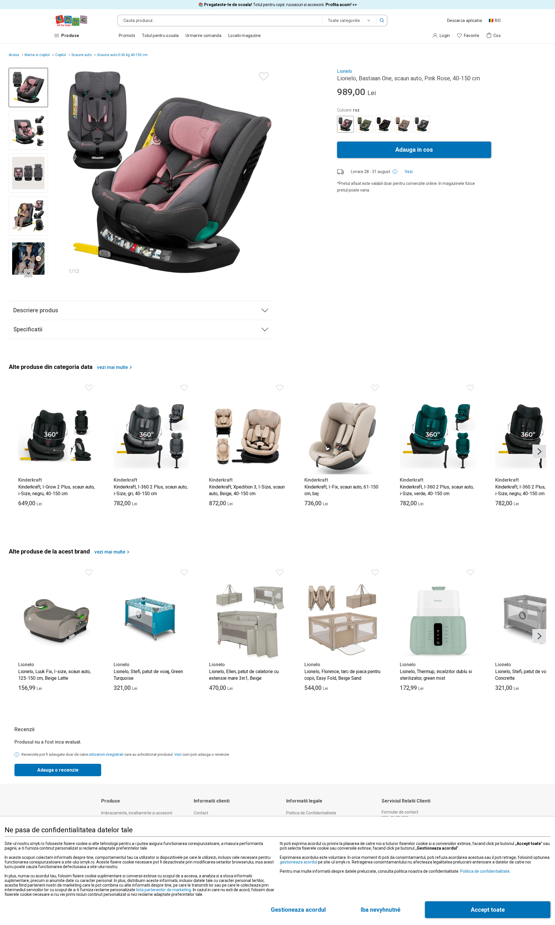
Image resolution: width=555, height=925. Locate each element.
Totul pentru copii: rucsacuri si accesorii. (277, 4)
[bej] (402, 124)
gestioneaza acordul (298, 862)
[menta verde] (364, 124)
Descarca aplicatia (464, 20)
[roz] (345, 124)
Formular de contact (400, 812)
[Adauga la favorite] (262, 75)
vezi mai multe (112, 367)
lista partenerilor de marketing (163, 889)
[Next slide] (266, 173)
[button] (381, 20)
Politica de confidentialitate (485, 871)
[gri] (422, 124)
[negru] (383, 124)
